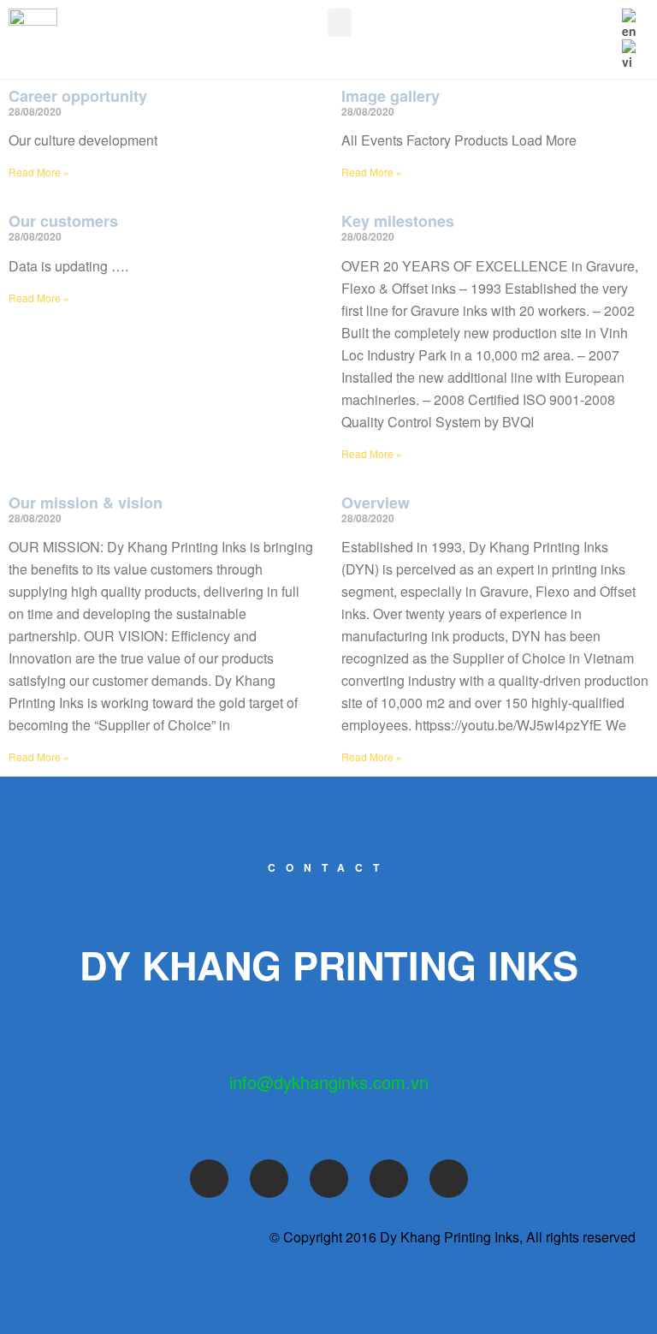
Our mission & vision (86, 502)
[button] (340, 23)
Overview (375, 502)
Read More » (39, 171)
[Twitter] (269, 1178)
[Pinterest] (389, 1178)
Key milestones (397, 221)
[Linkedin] (448, 1178)
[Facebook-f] (209, 1178)
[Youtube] (329, 1178)
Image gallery (390, 96)
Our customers (63, 221)
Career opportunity (78, 96)
